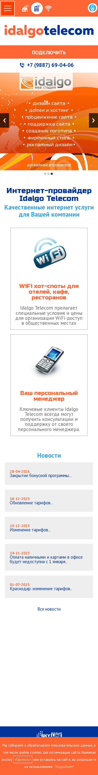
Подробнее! (64, 766)
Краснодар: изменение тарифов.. (41, 586)
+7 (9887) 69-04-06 (50, 64)
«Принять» (23, 759)
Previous (4, 120)
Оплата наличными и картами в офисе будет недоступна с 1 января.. (46, 557)
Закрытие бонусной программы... (41, 473)
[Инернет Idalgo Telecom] (49, 31)
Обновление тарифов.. (31, 501)
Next (93, 120)
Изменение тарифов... (30, 528)
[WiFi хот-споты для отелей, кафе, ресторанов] (48, 227)
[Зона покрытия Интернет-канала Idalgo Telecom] (48, 43)
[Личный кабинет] (92, 7)
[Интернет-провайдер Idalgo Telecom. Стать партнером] (49, 43)
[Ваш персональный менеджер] (48, 334)
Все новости (49, 609)
